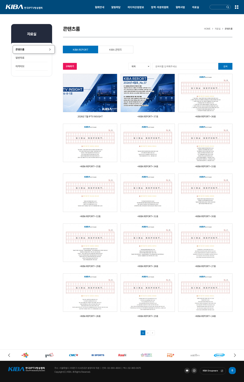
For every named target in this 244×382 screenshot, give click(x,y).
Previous (9, 355)
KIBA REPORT (80, 49)
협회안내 (99, 7)
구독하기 (70, 66)
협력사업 (180, 7)
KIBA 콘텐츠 (115, 49)
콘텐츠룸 (20, 49)
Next (235, 355)
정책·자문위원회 (160, 7)
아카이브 (20, 66)
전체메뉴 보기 (236, 7)
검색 (225, 66)
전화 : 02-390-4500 (111, 368)
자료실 (195, 7)
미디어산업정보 (136, 7)
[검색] (227, 7)
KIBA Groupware (210, 370)
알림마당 (116, 7)
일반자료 (20, 57)
